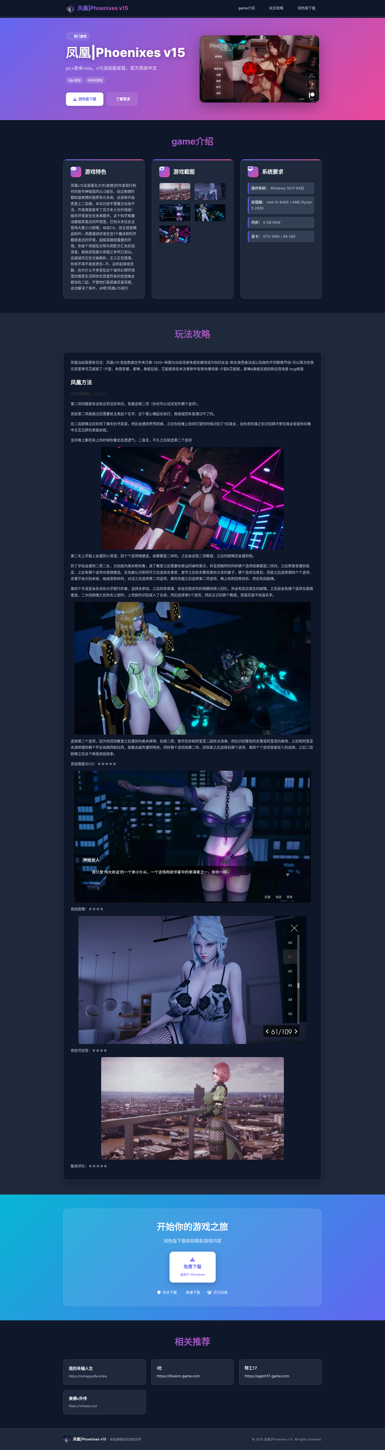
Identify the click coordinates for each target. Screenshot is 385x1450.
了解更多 (123, 99)
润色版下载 (306, 8)
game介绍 (246, 8)
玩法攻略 (276, 8)
